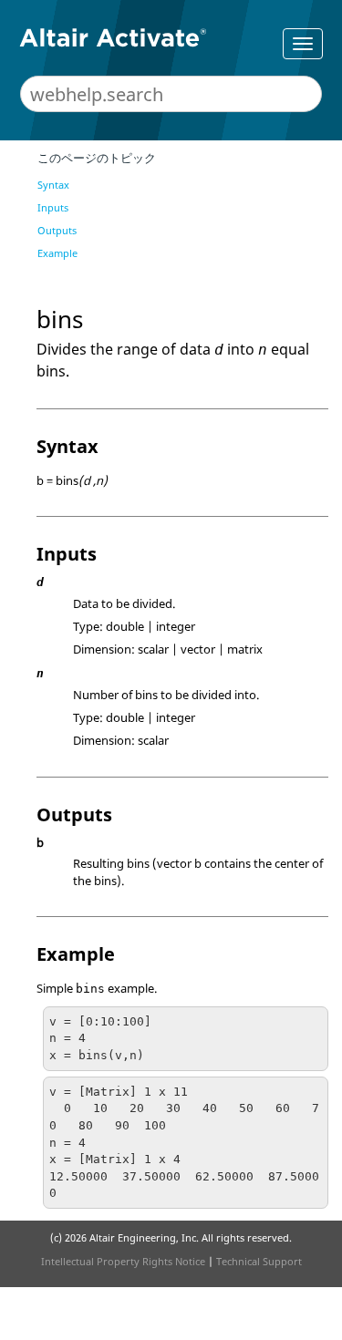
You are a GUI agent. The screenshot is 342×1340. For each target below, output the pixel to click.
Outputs (57, 230)
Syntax (53, 184)
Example (57, 253)
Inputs (52, 207)
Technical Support (259, 1261)
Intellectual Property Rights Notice (123, 1261)
